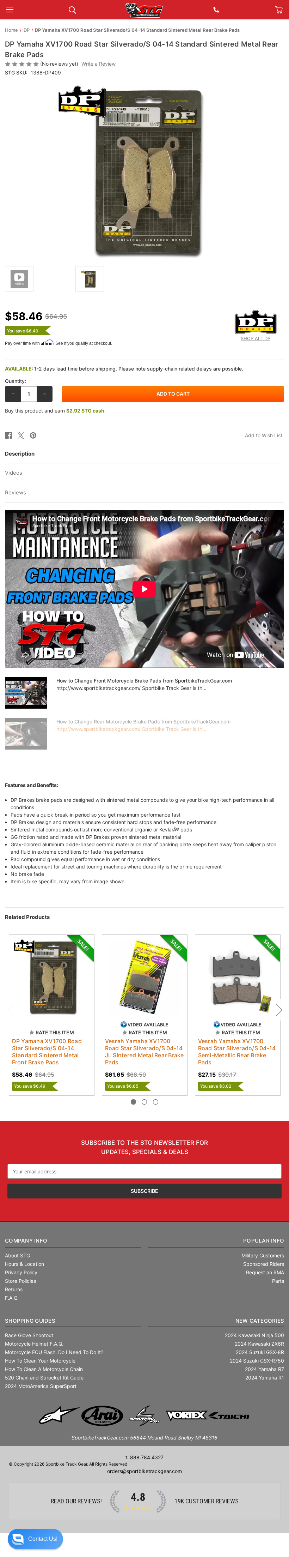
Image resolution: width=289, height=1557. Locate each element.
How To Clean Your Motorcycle (40, 1361)
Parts (278, 1281)
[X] (20, 435)
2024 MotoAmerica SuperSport (40, 1386)
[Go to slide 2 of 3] (144, 1102)
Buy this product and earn (55, 411)
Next (279, 1010)
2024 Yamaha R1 (264, 1378)
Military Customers (262, 1255)
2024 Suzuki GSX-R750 (257, 1361)
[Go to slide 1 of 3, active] (133, 1102)
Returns (14, 1289)
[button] (35, 1539)
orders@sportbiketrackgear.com (144, 1471)
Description (20, 453)
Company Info (26, 1240)
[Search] (72, 9)
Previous (10, 1010)
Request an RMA (265, 1272)
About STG (17, 1255)
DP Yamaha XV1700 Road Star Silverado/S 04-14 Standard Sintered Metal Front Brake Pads (47, 1052)
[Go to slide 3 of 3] (155, 1102)
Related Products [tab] (27, 917)
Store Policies (20, 1281)
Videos (13, 472)
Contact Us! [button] (42, 1539)
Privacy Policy (21, 1272)
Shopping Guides (30, 1320)
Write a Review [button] (98, 64)
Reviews (15, 492)
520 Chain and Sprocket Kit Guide (44, 1378)
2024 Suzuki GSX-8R (260, 1352)
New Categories (259, 1320)
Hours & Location (24, 1264)
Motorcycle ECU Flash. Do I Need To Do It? (54, 1352)
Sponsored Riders (263, 1264)
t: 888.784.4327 (144, 1457)
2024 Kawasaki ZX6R (259, 1344)
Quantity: (15, 381)
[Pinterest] (33, 435)
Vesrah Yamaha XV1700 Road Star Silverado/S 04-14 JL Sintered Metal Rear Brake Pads (144, 1052)
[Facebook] (8, 435)
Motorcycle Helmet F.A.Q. (34, 1344)
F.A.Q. (12, 1298)
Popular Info (263, 1240)
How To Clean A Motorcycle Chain (44, 1369)
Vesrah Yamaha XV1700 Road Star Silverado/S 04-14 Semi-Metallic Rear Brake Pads (237, 1052)
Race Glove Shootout (29, 1335)
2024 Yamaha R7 (264, 1369)
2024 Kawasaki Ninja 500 (254, 1335)
